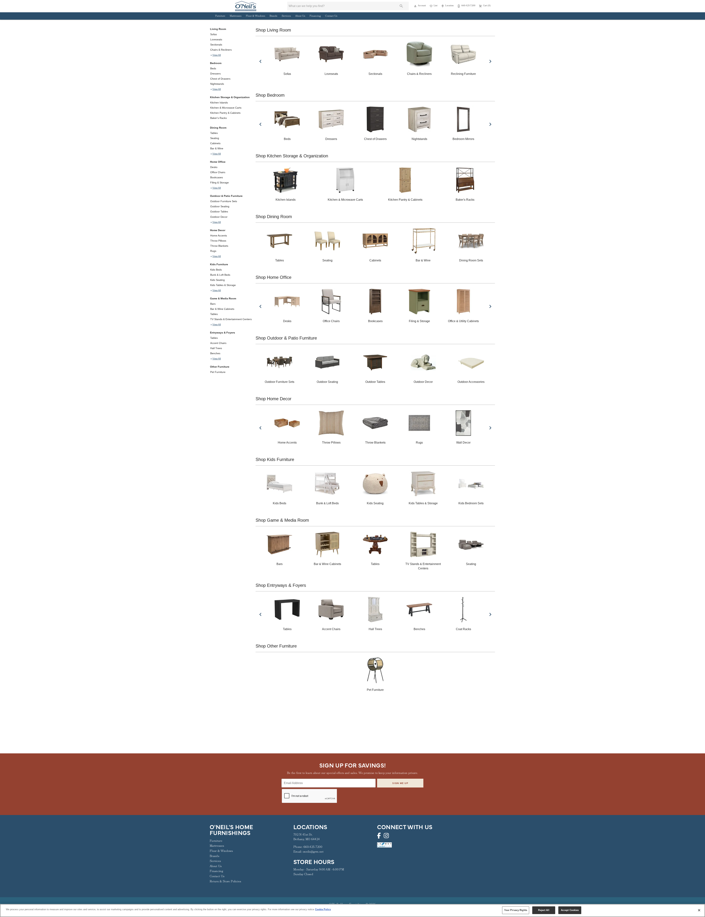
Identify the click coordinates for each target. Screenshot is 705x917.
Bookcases (216, 177)
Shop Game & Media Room (282, 520)
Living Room (218, 29)
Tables (214, 133)
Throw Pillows (218, 240)
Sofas (213, 34)
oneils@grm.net (313, 851)
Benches (215, 353)
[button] (415, 6)
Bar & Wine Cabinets (222, 308)
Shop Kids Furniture (275, 459)
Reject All (543, 910)
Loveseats (216, 39)
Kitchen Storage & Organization (230, 97)
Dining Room (218, 127)
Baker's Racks (218, 117)
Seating (214, 138)
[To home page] (245, 6)
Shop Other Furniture (276, 645)
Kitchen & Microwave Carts (225, 107)
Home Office (217, 161)
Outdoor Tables (219, 211)
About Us (300, 16)
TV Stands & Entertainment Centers (231, 319)
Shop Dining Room (274, 216)
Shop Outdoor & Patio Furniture (286, 338)
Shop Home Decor (273, 398)
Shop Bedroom (270, 95)
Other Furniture (219, 366)
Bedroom (215, 63)
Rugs (213, 250)
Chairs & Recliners (221, 49)
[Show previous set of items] (260, 61)
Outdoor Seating (219, 206)
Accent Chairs (218, 343)
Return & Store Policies (225, 881)
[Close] (699, 910)
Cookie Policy (323, 909)
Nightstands (217, 83)
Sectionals (216, 44)
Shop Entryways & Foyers (281, 585)
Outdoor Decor (218, 216)
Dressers (215, 73)
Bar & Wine (216, 148)
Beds (213, 68)
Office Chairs (217, 172)
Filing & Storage (219, 182)
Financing (315, 16)
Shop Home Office (273, 277)
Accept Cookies (570, 910)
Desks (213, 167)
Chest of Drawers (220, 78)
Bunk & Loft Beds (220, 274)
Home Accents (218, 235)
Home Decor (217, 230)
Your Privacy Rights (515, 910)
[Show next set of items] (490, 61)
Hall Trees (216, 348)
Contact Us (331, 16)
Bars (213, 303)
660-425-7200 (312, 847)
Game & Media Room (223, 298)
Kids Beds (216, 269)
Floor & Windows (255, 16)
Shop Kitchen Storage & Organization (292, 155)
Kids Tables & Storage (223, 285)
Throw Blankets (219, 245)
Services (286, 16)
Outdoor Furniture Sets (223, 201)
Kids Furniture (219, 264)
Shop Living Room (273, 30)
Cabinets (215, 143)
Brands (273, 16)
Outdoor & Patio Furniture (226, 195)
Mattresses (235, 16)
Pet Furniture (217, 372)
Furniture (220, 16)
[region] (352, 910)
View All (216, 55)
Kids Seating (217, 279)
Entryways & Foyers (222, 332)
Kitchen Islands (219, 102)
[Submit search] (401, 6)
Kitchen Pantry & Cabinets (225, 112)
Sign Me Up (400, 783)
